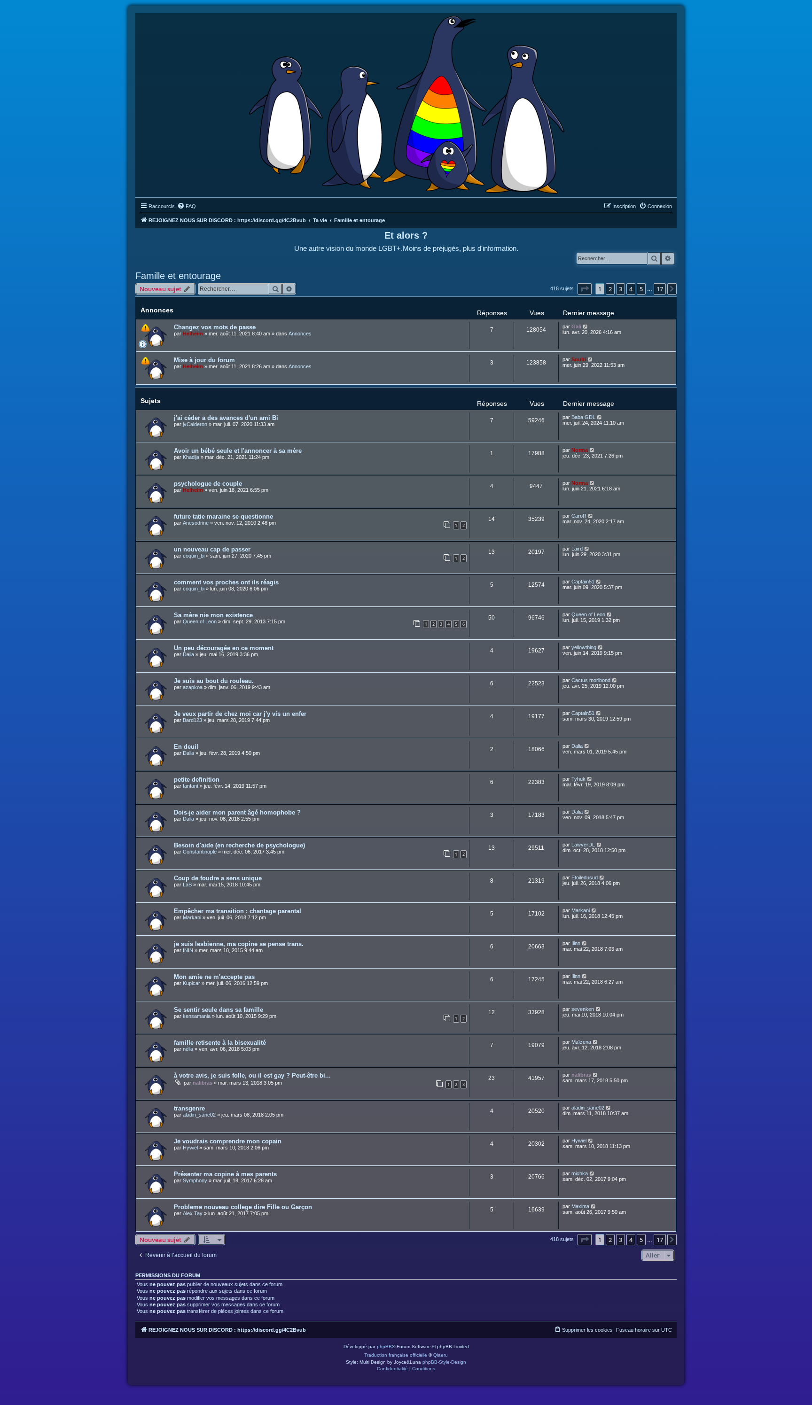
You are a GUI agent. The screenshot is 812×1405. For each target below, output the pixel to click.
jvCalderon (195, 424)
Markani (192, 917)
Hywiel (190, 1147)
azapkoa (193, 687)
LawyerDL (583, 844)
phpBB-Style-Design (444, 1362)
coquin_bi (193, 556)
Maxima (580, 1206)
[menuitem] (186, 206)
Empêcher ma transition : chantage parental (237, 911)
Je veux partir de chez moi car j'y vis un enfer (240, 713)
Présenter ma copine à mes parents (225, 1174)
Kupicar (191, 983)
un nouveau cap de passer (212, 549)
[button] (585, 289)
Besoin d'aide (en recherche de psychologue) (239, 845)
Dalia (188, 654)
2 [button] (610, 289)
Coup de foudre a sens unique (218, 878)
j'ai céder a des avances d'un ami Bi (226, 417)
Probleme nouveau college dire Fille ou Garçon (243, 1207)
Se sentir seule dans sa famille (218, 1009)
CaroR (578, 516)
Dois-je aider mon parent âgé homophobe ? (237, 812)
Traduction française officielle (395, 1355)
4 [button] (630, 289)
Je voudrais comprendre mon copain (227, 1141)
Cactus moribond (590, 680)
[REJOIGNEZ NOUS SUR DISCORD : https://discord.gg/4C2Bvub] (406, 103)
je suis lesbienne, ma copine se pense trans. (239, 943)
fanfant (190, 786)
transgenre (189, 1108)
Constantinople (200, 851)
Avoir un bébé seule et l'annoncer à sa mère (238, 450)
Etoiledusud (584, 877)
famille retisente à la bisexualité (220, 1042)
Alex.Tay (193, 1213)
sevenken (582, 1009)
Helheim (193, 333)
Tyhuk (578, 779)
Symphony (195, 1180)
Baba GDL (583, 417)
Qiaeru (440, 1355)
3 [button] (620, 289)
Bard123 (192, 720)
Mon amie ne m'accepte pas (214, 976)
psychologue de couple (208, 483)
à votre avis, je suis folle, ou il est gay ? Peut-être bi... (252, 1075)
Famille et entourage (178, 276)
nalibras (202, 1083)
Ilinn (575, 943)
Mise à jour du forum (204, 360)
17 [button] (659, 289)
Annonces (300, 333)
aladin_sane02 (199, 1115)
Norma (579, 450)
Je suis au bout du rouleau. (214, 680)
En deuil (186, 746)
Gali (576, 326)
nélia (188, 1049)
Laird (577, 548)
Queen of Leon (200, 621)
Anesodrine (196, 523)
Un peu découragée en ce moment (223, 648)
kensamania (197, 1016)
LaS (187, 884)
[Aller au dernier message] (586, 326)
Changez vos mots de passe (215, 327)
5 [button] (641, 289)
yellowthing (583, 647)
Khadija (191, 457)
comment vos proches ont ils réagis (226, 582)
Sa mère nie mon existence (213, 615)
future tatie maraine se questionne (223, 516)
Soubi (578, 359)
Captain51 (582, 581)
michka (579, 1173)
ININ (188, 950)
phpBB (384, 1346)
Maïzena (581, 1042)
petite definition (196, 779)
